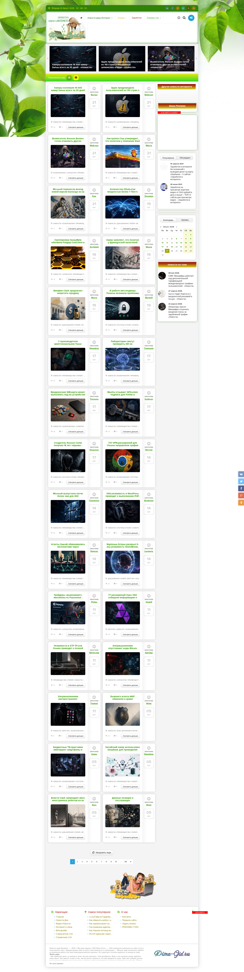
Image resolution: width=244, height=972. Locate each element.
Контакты (126, 917)
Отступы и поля (124, 325)
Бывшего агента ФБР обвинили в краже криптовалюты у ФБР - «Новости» (122, 697)
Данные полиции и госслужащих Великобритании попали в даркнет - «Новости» (123, 799)
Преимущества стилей (72, 122)
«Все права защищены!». (56, 963)
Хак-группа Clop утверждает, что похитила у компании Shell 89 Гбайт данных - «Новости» (122, 139)
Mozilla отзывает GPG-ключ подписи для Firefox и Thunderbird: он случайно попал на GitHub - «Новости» (123, 393)
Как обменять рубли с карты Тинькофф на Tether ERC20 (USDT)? (101, 920)
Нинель (94, 551)
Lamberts (148, 551)
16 (191, 243)
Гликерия (149, 348)
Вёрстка (139, 224)
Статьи (121, 18)
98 (126, 861)
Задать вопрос (129, 923)
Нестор (148, 450)
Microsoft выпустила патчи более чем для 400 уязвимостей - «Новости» (68, 494)
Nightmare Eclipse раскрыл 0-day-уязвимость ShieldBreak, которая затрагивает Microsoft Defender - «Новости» (123, 545)
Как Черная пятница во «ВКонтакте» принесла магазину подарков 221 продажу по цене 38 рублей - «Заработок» (101, 930)
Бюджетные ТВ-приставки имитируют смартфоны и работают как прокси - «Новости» (68, 748)
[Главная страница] (81, 18)
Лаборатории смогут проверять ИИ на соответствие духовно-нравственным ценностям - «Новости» (122, 342)
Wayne (149, 247)
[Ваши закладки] (179, 18)
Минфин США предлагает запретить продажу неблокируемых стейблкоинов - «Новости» (68, 292)
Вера (148, 805)
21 (181, 247)
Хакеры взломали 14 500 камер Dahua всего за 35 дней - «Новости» (68, 89)
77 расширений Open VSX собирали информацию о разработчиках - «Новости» (122, 596)
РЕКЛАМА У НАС (130, 927)
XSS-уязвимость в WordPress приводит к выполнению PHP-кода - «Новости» (123, 494)
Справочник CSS (64, 937)
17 (162, 247)
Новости (57, 122)
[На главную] (66, 27)
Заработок (137, 18)
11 (167, 243)
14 (181, 243)
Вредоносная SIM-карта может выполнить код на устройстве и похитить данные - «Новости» (68, 393)
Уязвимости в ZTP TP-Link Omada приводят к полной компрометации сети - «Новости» (68, 647)
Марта (149, 145)
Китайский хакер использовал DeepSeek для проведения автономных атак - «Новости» (122, 748)
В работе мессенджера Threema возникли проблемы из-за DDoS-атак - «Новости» (122, 292)
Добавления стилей (126, 224)
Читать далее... (55, 954)
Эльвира (148, 196)
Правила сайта (129, 920)
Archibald (94, 247)
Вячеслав (94, 653)
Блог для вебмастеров (127, 731)
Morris (94, 297)
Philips (94, 602)
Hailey (94, 754)
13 (177, 243)
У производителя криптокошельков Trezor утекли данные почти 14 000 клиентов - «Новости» (68, 342)
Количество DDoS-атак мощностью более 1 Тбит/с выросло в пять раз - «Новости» (122, 190)
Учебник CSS (153, 18)
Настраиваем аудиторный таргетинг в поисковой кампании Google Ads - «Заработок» (101, 927)
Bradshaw (149, 500)
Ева (94, 196)
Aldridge (149, 653)
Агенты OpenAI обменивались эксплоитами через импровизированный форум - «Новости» (68, 545)
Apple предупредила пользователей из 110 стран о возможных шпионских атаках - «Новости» (122, 89)
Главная (60, 917)
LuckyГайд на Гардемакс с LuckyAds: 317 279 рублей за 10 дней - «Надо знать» (101, 917)
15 (186, 243)
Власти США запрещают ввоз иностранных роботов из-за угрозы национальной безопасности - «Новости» (68, 799)
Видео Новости (63, 923)
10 (116, 861)
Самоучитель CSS (83, 426)
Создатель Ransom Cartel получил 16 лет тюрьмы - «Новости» (68, 444)
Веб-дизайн (61, 930)
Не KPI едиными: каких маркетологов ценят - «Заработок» (101, 934)
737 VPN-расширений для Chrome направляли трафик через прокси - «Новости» (122, 444)
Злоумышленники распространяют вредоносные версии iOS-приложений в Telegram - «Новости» (68, 697)
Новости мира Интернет (99, 18)
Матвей (149, 297)
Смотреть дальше (75, 127)
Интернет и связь (64, 927)
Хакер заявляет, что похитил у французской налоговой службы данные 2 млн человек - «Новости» (122, 241)
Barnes (94, 95)
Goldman (149, 399)
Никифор (94, 348)
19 (172, 247)
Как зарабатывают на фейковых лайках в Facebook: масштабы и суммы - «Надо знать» (101, 923)
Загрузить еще (103, 852)
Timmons (94, 399)
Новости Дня (62, 920)
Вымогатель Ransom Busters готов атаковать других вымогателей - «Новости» (68, 139)
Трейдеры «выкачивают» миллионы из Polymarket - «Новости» (68, 596)
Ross (94, 805)
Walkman (148, 95)
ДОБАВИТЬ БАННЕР (169, 113)
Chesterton (94, 500)
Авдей (149, 602)
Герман (94, 703)
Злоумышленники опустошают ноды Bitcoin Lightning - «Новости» (122, 647)
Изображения (123, 122)
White (148, 703)
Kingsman (94, 450)
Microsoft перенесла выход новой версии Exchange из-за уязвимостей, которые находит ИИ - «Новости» (68, 190)
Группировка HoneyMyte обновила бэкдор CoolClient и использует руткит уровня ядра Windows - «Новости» (68, 241)
